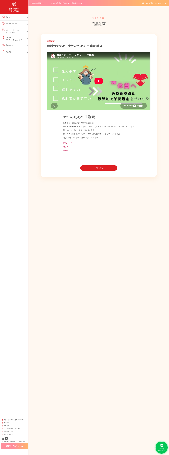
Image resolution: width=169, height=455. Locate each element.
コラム (65, 147)
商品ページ (67, 143)
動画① (65, 150)
